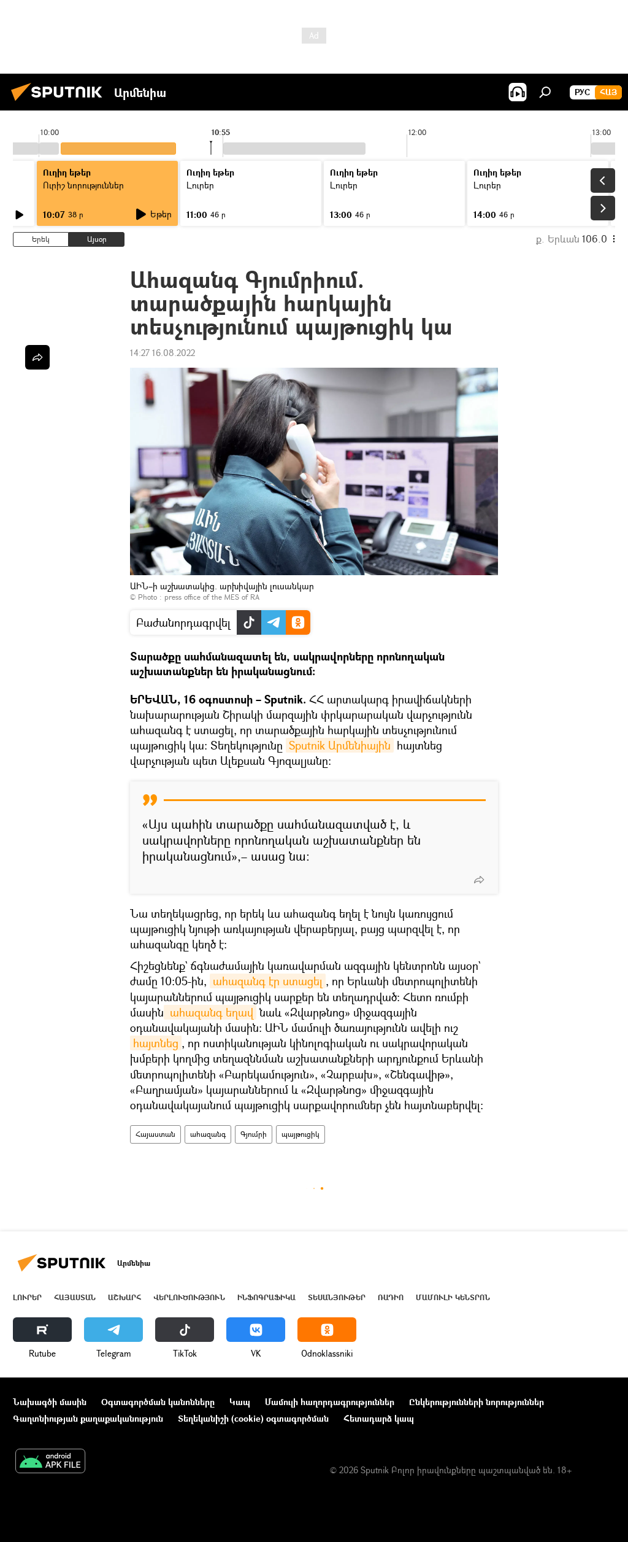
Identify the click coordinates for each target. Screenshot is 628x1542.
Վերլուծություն (189, 1297)
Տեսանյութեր (337, 1297)
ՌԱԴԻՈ (391, 1297)
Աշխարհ (124, 1297)
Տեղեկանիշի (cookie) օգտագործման (253, 1418)
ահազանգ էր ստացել (268, 981)
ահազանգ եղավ (210, 1012)
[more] (479, 879)
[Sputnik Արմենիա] (60, 102)
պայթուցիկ (300, 1134)
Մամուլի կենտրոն (453, 1297)
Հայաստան (155, 1134)
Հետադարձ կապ (378, 1418)
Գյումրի (253, 1134)
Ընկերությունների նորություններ (476, 1402)
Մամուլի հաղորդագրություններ (329, 1402)
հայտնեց (155, 1043)
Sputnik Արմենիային (340, 745)
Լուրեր (27, 1297)
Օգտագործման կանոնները (158, 1402)
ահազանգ (208, 1134)
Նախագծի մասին (49, 1402)
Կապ (239, 1402)
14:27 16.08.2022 (162, 352)
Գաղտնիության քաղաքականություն (88, 1418)
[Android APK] (50, 1462)
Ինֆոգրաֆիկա (266, 1297)
